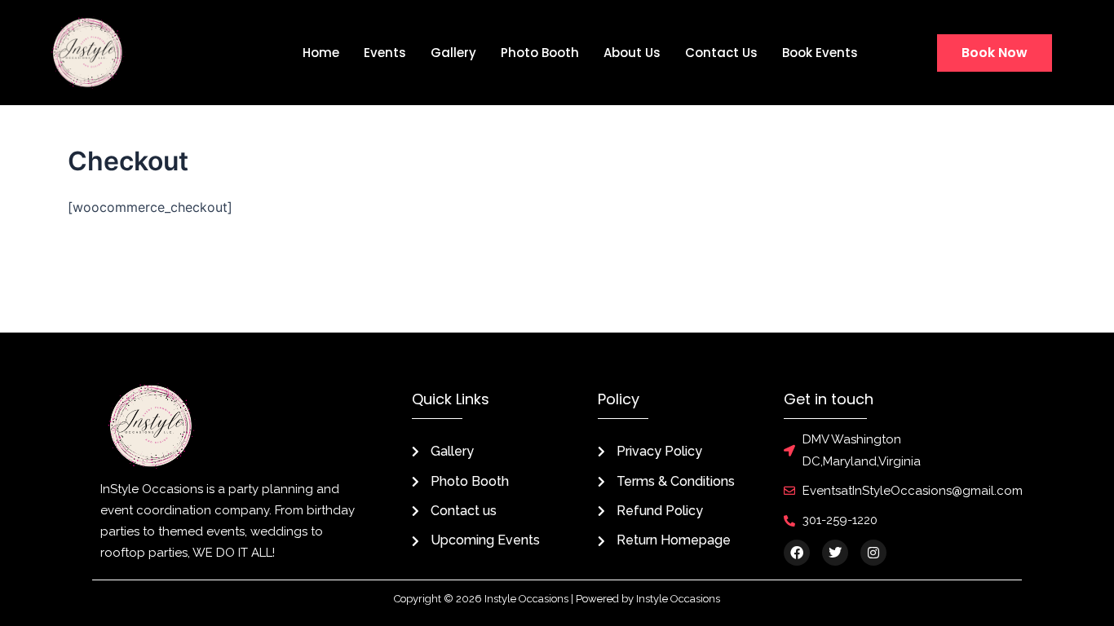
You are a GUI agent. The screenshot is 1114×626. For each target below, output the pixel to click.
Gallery (453, 52)
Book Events (820, 52)
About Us (632, 52)
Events (385, 52)
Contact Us (721, 52)
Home (321, 52)
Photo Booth (540, 52)
